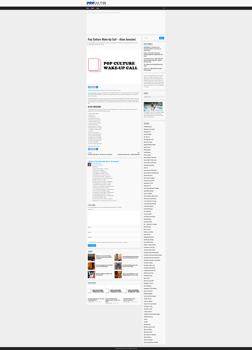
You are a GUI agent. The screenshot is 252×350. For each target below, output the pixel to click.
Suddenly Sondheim (148, 293)
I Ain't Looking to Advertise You (151, 196)
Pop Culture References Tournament (152, 260)
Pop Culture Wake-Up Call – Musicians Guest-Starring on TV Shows (114, 291)
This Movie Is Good (148, 309)
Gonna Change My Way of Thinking (151, 188)
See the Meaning (147, 286)
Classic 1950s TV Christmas (150, 157)
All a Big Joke (147, 137)
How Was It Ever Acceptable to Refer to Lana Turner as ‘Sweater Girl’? (152, 48)
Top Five (145, 319)
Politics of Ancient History (150, 245)
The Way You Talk (147, 299)
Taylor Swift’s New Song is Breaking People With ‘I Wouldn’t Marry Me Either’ (153, 54)
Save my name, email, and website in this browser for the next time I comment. (108, 242)
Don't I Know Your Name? (149, 178)
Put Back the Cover (148, 275)
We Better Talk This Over (149, 327)
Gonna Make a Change (148, 191)
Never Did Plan (147, 234)
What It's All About (148, 329)
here (147, 112)
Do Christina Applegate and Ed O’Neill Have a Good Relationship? (91, 266)
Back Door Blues (147, 155)
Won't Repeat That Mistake (150, 334)
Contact (92, 8)
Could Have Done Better (149, 165)
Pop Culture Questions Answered (151, 252)
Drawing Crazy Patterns (149, 180)
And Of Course (147, 147)
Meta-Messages (147, 227)
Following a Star (147, 186)
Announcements (147, 150)
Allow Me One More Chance (150, 144)
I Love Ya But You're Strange (150, 201)
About (97, 8)
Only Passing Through (148, 239)
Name (90, 227)
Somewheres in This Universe (150, 288)
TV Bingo (146, 322)
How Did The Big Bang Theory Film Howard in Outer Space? (118, 266)
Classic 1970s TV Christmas (150, 162)
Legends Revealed (148, 221)
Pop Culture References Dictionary (151, 257)
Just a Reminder (147, 211)
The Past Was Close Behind (150, 296)
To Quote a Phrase (148, 311)
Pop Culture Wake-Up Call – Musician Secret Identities (100, 153)
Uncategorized (147, 324)
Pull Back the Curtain (148, 273)
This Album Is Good (148, 306)
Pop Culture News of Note (149, 250)
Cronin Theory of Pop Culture (150, 170)
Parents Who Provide (148, 242)
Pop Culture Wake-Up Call (94, 93)
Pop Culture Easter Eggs (149, 247)
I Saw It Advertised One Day (150, 203)
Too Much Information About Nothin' (152, 314)
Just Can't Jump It (148, 214)
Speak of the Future (148, 291)
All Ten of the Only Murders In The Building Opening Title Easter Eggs (118, 274)
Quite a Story (147, 278)
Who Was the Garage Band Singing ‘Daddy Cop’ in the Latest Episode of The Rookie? (91, 257)
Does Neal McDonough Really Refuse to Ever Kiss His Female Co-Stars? (118, 257)
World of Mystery (147, 337)
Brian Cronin (95, 163)
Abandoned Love (147, 132)
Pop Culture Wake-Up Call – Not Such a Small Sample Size (96, 291)
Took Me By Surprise (148, 316)
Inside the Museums (148, 209)
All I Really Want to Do (149, 139)
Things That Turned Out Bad (150, 304)
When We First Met (148, 332)
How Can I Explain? (148, 193)
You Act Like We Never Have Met (151, 342)
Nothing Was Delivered (149, 237)
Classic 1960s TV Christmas (150, 160)
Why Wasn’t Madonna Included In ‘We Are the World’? (91, 274)
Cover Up (146, 168)
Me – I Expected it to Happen (150, 224)
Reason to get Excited (149, 281)
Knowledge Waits (147, 219)
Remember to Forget (148, 283)
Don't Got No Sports (148, 175)
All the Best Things (148, 142)
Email (89, 232)
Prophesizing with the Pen (149, 270)
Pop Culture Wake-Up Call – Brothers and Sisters (131, 291)
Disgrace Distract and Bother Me (151, 173)
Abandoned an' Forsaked (149, 129)
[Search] (163, 8)
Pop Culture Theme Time (149, 265)
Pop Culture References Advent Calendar (153, 255)
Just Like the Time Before (149, 216)
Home (87, 8)
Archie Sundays (147, 152)
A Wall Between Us (148, 126)
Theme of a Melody (148, 301)
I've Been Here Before (148, 206)
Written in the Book (148, 340)
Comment (90, 209)
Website (90, 237)
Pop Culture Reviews (148, 263)
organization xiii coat (148, 58)
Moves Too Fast (147, 229)
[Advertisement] (126, 23)
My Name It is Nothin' (148, 232)
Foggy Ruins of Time (148, 183)
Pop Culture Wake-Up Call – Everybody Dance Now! (129, 153)
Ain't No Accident (147, 134)
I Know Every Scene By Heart (150, 198)
